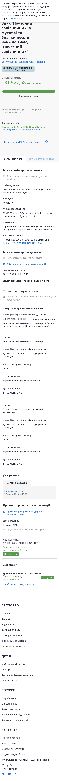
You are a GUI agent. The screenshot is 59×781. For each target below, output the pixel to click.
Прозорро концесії (12, 635)
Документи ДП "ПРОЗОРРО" (16, 646)
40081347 (8, 202)
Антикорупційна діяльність (17, 714)
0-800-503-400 (9, 743)
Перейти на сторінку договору (18, 584)
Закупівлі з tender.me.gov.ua (17, 675)
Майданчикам (9, 703)
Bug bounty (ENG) (11, 629)
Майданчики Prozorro (14, 664)
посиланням (16, 18)
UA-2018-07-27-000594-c (16, 58)
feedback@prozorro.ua (13, 748)
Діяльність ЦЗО (10, 680)
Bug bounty (8, 624)
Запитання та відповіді (15, 720)
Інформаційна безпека (14, 640)
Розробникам (9, 698)
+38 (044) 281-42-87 (11, 737)
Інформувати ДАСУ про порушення (22, 141)
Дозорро (6, 669)
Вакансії (6, 619)
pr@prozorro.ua (9, 768)
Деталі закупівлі (13, 158)
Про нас (6, 613)
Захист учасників (11, 709)
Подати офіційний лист (13, 754)
